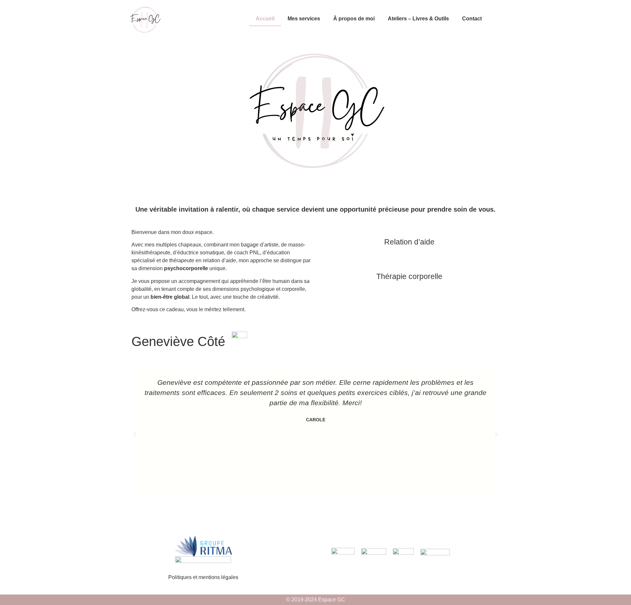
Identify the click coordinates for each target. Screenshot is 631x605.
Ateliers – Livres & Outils (418, 18)
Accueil (265, 18)
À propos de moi (354, 18)
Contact (472, 18)
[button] (134, 434)
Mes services (304, 18)
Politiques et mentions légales (203, 577)
